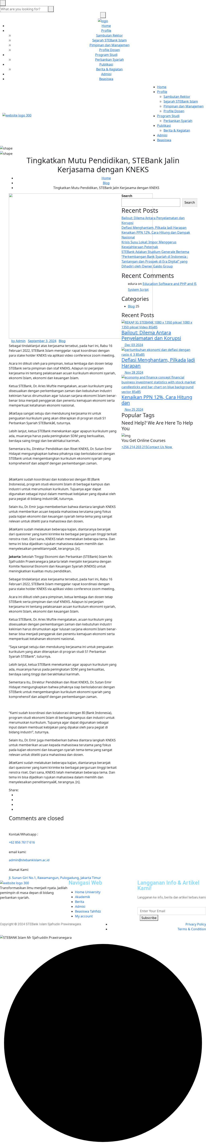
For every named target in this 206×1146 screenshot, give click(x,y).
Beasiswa (106, 79)
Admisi (106, 74)
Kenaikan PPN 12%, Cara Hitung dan (157, 400)
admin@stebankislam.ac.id (29, 860)
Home (106, 26)
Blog (106, 183)
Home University (87, 892)
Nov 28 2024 (133, 372)
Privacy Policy (195, 924)
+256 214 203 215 (134, 447)
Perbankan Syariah (109, 59)
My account (84, 916)
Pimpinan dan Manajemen (110, 45)
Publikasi (106, 64)
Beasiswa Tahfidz (88, 911)
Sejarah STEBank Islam (109, 40)
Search (127, 196)
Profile (106, 30)
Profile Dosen (109, 50)
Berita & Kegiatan (109, 69)
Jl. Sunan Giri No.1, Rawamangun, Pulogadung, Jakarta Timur (55, 878)
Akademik (82, 897)
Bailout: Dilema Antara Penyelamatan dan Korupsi (151, 335)
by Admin (18, 341)
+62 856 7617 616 (22, 842)
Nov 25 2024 (133, 409)
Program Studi (106, 55)
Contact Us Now (160, 447)
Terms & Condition (192, 929)
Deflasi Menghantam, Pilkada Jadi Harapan (154, 227)
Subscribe (149, 918)
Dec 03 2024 (133, 345)
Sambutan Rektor (109, 35)
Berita (79, 901)
